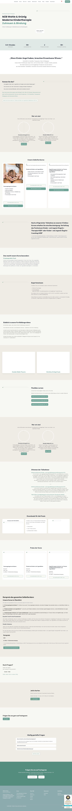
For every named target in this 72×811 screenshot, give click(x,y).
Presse (39, 1)
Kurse (20, 1)
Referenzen (34, 1)
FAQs (43, 1)
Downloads (52, 1)
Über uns (24, 1)
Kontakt (47, 1)
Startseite (16, 1)
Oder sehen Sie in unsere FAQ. (10, 674)
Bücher (29, 1)
